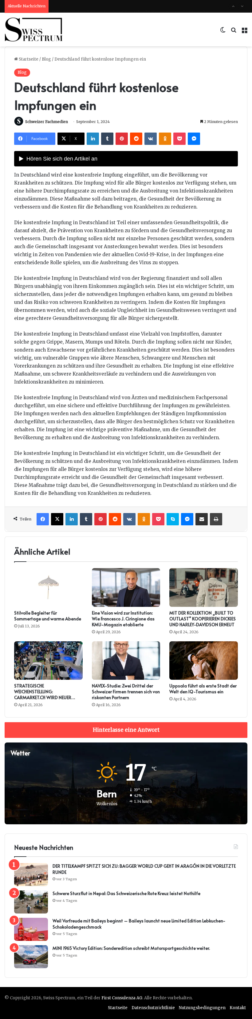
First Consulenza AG (121, 998)
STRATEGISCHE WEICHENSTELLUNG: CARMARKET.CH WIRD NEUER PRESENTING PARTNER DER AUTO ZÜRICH (47, 697)
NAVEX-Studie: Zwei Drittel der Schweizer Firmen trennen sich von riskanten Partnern (126, 691)
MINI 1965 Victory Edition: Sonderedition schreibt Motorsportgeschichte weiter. (131, 6)
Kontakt (238, 1007)
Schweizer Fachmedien (46, 121)
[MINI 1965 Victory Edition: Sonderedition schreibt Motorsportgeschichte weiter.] (31, 956)
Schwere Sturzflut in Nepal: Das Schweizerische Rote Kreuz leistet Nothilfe (126, 893)
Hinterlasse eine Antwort (126, 729)
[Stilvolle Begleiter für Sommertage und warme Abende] (48, 587)
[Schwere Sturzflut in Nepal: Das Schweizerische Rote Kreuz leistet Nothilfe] (31, 902)
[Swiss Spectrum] (34, 29)
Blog (46, 59)
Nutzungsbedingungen (202, 1007)
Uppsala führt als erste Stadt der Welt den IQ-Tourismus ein (203, 689)
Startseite (28, 59)
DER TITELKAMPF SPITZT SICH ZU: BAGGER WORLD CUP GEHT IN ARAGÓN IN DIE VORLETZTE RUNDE (144, 869)
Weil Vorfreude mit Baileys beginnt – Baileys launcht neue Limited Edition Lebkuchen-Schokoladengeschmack (139, 924)
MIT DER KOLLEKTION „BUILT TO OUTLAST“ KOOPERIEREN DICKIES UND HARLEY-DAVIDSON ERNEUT (202, 618)
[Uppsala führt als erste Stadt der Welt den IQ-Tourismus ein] (203, 660)
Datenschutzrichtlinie (153, 1007)
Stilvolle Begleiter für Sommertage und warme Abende (47, 616)
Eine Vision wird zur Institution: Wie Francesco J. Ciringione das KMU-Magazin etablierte (123, 618)
